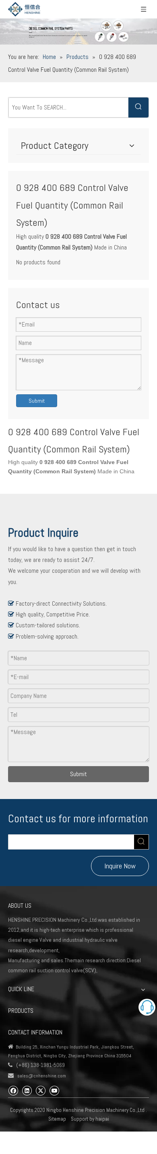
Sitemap (57, 1118)
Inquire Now (120, 865)
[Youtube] (54, 1090)
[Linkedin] (27, 1090)
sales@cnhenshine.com (41, 1076)
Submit (37, 400)
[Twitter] (40, 1090)
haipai (102, 1118)
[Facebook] (13, 1090)
